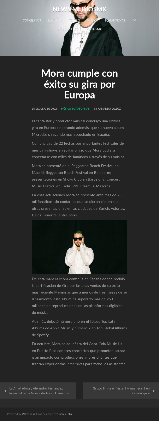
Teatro (74, 20)
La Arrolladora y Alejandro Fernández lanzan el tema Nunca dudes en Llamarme (39, 391)
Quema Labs (64, 414)
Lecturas (55, 20)
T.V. (134, 20)
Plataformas (115, 20)
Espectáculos (68, 29)
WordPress (28, 414)
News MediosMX (79, 9)
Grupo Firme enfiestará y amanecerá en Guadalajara (121, 391)
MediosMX (94, 29)
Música (92, 20)
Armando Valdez (109, 109)
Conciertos (32, 20)
